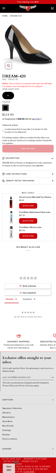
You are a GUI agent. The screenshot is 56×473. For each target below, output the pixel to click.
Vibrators (6, 412)
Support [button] (7, 449)
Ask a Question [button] (29, 292)
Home (5, 16)
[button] (28, 119)
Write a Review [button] (29, 286)
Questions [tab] (27, 299)
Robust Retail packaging (20, 181)
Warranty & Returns (35, 459)
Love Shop (9, 459)
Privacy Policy (8, 385)
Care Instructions (16, 174)
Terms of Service (26, 385)
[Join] (50, 377)
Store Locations (9, 439)
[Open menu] (6, 8)
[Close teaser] (15, 462)
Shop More (7, 421)
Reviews (6, 434)
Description (12, 158)
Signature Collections (12, 408)
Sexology (6, 430)
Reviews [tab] (9, 299)
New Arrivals (7, 426)
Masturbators (8, 417)
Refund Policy (11, 461)
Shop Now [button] (7, 400)
